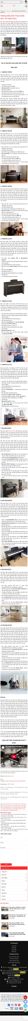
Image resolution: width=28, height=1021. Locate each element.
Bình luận (3, 847)
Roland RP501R (12, 503)
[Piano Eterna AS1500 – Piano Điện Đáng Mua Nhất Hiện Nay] (4, 925)
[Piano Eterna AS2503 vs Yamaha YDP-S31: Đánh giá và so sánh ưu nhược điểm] (4, 909)
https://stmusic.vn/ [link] (9, 776)
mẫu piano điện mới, (8, 804)
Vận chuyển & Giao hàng (14, 962)
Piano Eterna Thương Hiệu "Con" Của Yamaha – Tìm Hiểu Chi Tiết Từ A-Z (17, 916)
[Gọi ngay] (25, 997)
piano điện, (18, 807)
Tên (2, 837)
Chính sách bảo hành (14, 956)
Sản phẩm (14, 949)
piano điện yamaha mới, (18, 808)
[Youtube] (19, 1005)
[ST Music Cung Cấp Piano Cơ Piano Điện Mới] (14, 6)
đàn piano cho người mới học (11, 810)
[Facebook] (9, 1005)
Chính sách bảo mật (14, 960)
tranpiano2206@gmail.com (15, 981)
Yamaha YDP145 (14, 133)
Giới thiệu (14, 947)
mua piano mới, (17, 804)
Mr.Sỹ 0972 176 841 (15, 977)
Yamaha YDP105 (14, 74)
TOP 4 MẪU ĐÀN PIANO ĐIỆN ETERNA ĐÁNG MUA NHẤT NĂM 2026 (17, 934)
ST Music (3, 731)
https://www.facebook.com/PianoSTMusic (15, 781)
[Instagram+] (16, 1005)
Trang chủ (14, 945)
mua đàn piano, (9, 805)
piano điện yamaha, (8, 808)
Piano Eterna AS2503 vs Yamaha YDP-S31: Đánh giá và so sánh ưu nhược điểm (17, 909)
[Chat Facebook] (25, 1001)
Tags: (2, 804)
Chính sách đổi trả (14, 958)
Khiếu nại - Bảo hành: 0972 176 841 (15, 979)
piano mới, (12, 807)
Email (2, 842)
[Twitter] (12, 1005)
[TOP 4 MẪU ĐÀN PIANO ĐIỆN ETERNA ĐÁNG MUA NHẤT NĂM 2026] (4, 934)
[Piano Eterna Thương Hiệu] (4, 916)
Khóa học (14, 951)
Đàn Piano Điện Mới (6, 21)
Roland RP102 (12, 431)
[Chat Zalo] (25, 1006)
